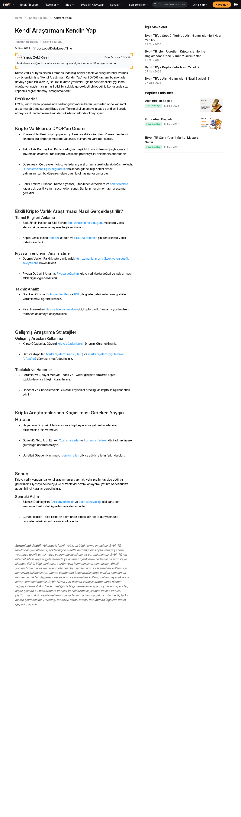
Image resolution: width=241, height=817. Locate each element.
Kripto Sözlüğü (38, 17)
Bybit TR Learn (29, 4)
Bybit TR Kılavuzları (92, 4)
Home (19, 17)
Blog (68, 4)
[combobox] (170, 5)
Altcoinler (50, 4)
